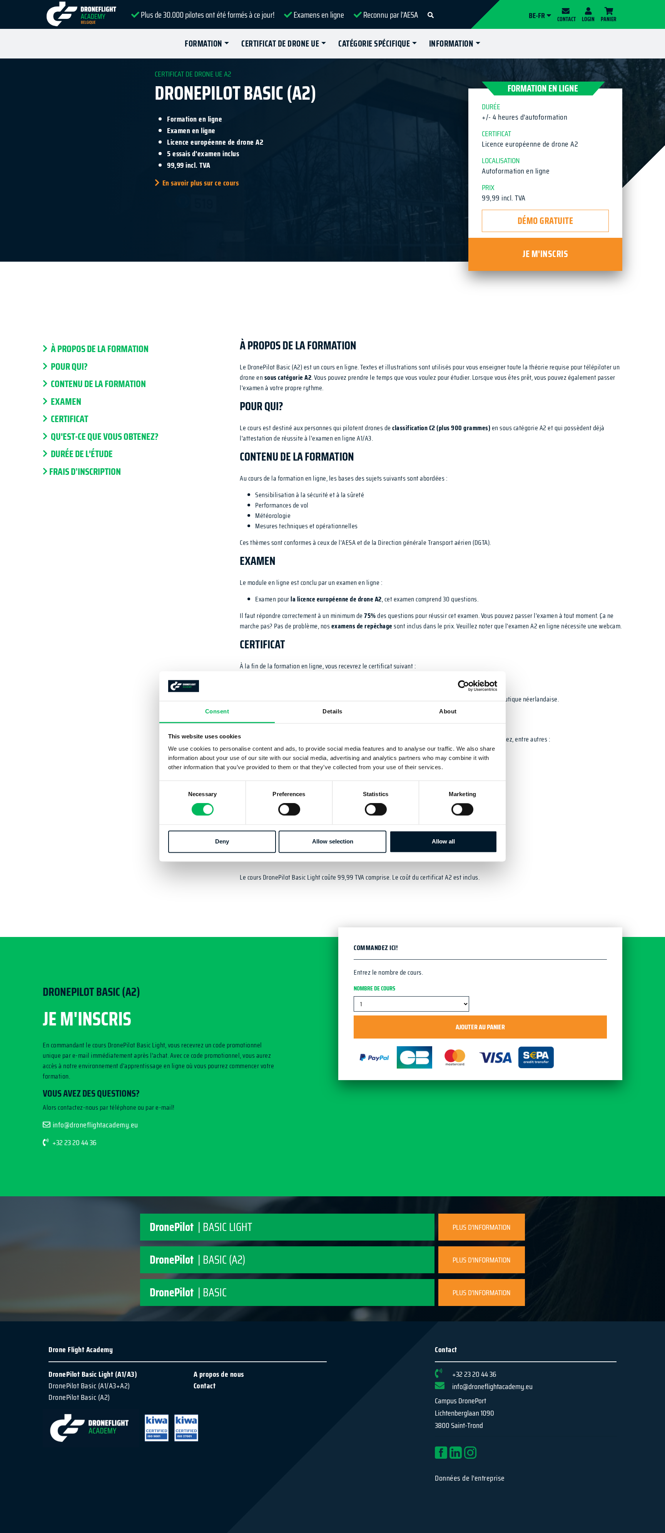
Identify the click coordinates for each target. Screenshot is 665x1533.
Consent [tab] (217, 711)
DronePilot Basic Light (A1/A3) (92, 1374)
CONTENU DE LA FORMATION (97, 384)
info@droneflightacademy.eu (95, 1125)
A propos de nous (219, 1374)
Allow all (443, 841)
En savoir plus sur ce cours (200, 183)
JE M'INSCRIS (545, 254)
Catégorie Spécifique (374, 43)
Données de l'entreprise (470, 1478)
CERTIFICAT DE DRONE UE (280, 43)
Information (451, 43)
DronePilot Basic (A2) (79, 1397)
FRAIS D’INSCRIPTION (85, 471)
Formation (203, 43)
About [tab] (448, 711)
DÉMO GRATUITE (545, 221)
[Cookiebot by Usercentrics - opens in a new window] (463, 686)
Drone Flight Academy (80, 1349)
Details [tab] (332, 711)
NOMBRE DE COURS (374, 988)
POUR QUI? (68, 366)
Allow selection (332, 841)
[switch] (289, 809)
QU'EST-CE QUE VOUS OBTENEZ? (104, 436)
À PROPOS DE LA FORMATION (99, 349)
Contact (205, 1385)
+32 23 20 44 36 (74, 1142)
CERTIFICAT (68, 419)
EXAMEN (65, 401)
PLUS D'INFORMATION (482, 1227)
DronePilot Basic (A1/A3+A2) (89, 1385)
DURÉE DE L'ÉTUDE (81, 454)
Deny (222, 841)
